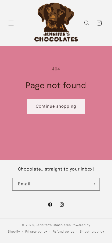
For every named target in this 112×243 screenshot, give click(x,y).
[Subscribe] (93, 184)
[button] (11, 23)
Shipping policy (92, 231)
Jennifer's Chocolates (53, 225)
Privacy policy (36, 231)
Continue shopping (56, 106)
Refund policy (63, 231)
